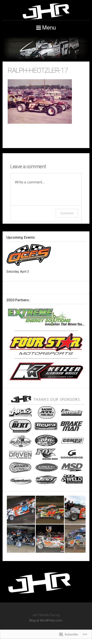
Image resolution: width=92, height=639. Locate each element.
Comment (67, 213)
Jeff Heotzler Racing (46, 11)
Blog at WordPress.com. (46, 620)
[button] (20, 509)
